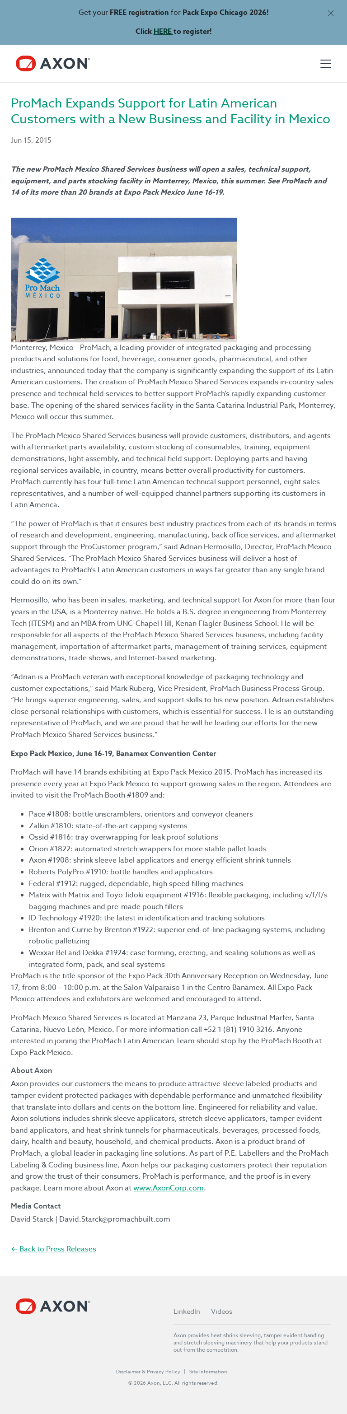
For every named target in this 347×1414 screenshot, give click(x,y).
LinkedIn (187, 1311)
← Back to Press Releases (53, 1249)
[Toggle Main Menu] (325, 64)
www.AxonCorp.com (168, 1188)
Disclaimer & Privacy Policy (148, 1372)
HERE (164, 31)
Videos (221, 1311)
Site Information (208, 1372)
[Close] (330, 13)
